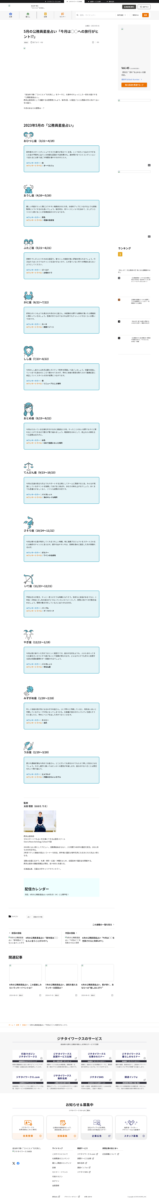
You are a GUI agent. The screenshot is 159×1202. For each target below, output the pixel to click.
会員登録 (55, 1185)
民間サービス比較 (95, 1)
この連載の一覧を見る (102, 924)
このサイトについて (60, 1154)
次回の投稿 (70, 933)
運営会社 (54, 1197)
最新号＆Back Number (130, 79)
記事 (17, 1025)
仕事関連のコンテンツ (61, 1158)
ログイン (146, 7)
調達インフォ (82, 1167)
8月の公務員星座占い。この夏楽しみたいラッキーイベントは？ (25, 986)
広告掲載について (109, 1154)
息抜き (24, 1025)
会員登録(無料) (129, 7)
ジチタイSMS (82, 1172)
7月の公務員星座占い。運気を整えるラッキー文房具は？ (61, 986)
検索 (145, 15)
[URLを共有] (97, 42)
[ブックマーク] (93, 42)
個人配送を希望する (133, 85)
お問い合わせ (88, 1197)
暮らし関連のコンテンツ (61, 1163)
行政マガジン (57, 1176)
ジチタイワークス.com (54, 1)
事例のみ (136, 15)
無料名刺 (111, 1)
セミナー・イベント (60, 1172)
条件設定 (120, 15)
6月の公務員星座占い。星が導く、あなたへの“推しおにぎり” (97, 986)
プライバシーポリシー (70, 1197)
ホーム (11, 1025)
